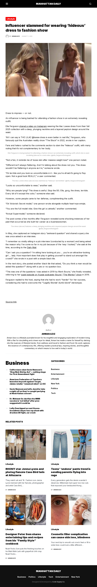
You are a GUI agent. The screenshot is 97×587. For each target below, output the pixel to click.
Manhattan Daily (48, 3)
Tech (53, 393)
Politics (54, 388)
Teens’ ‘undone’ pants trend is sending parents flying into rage (71, 472)
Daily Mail (31, 247)
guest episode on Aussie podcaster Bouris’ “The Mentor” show (51, 274)
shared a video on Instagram (33, 126)
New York (55, 384)
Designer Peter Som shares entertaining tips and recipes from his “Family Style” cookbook (24, 539)
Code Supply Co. (58, 582)
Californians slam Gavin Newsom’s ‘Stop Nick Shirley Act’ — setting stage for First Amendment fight (28, 372)
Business (55, 369)
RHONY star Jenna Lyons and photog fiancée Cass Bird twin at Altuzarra (25, 472)
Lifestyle (11, 19)
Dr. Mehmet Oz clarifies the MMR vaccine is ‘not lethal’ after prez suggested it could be (25, 401)
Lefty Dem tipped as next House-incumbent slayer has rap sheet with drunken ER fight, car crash (27, 410)
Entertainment (57, 374)
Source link (11, 302)
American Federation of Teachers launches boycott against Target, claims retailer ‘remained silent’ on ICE (28, 381)
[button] (7, 3)
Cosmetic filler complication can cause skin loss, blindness (70, 536)
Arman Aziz (48, 334)
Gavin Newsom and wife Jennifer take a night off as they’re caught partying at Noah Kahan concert (27, 391)
